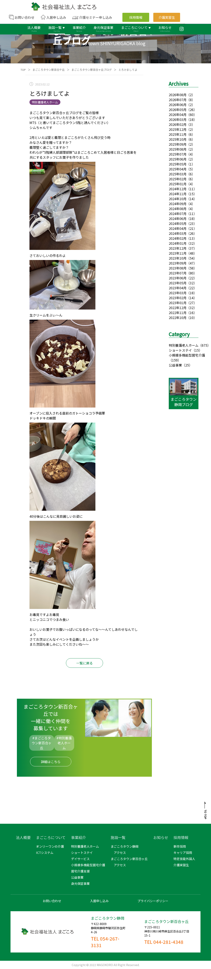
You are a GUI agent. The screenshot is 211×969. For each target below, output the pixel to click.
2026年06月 (177, 104)
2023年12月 (177, 248)
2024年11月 (177, 193)
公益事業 (175, 365)
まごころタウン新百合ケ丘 (49, 70)
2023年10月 (177, 258)
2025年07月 (177, 154)
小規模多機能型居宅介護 (187, 355)
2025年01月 (177, 183)
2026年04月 (177, 114)
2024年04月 (177, 228)
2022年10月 (177, 317)
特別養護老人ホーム (183, 345)
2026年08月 (177, 94)
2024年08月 (177, 208)
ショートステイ (180, 350)
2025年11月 (177, 134)
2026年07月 (177, 99)
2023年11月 (177, 253)
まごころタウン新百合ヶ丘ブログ (92, 70)
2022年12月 (177, 307)
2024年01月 (177, 243)
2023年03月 (177, 292)
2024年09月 (177, 203)
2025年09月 (177, 144)
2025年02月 (177, 178)
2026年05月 (177, 109)
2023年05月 (177, 282)
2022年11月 (177, 312)
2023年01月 (177, 302)
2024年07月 (177, 213)
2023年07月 (177, 273)
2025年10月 (177, 139)
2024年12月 (177, 188)
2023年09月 (177, 263)
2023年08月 (177, 268)
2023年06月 (177, 277)
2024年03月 (177, 233)
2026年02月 (177, 124)
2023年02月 (177, 297)
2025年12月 (177, 129)
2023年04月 (177, 287)
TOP (23, 70)
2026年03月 (177, 119)
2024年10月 (177, 198)
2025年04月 (177, 169)
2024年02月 (177, 238)
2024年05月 (177, 223)
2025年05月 (177, 164)
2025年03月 (177, 173)
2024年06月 (177, 218)
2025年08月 (177, 149)
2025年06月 (177, 159)
